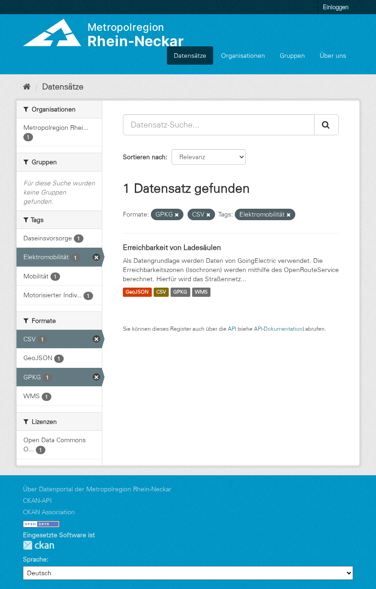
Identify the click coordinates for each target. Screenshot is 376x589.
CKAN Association (49, 512)
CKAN (38, 545)
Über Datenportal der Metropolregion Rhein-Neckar (97, 489)
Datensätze (190, 55)
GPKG (180, 292)
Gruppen (292, 55)
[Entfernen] (177, 214)
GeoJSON (137, 292)
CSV (161, 292)
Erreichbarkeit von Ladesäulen (172, 247)
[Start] (27, 87)
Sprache (35, 559)
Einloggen (335, 7)
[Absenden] (326, 124)
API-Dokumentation (278, 328)
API (232, 328)
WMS (201, 292)
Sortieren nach (144, 157)
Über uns (333, 55)
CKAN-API (37, 500)
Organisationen (243, 55)
